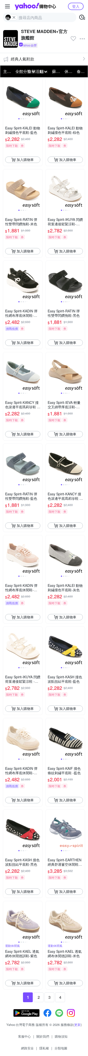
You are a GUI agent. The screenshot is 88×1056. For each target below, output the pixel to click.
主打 (7, 71)
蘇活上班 (56, 71)
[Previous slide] (6, 97)
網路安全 (27, 1048)
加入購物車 (25, 159)
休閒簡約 (69, 71)
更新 (77, 1024)
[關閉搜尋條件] (14, 17)
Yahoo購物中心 (35, 6)
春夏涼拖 (81, 71)
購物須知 (61, 1036)
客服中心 (24, 1036)
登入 (75, 6)
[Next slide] (39, 97)
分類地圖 (61, 1048)
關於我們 (42, 1036)
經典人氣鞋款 (22, 59)
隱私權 (44, 1048)
